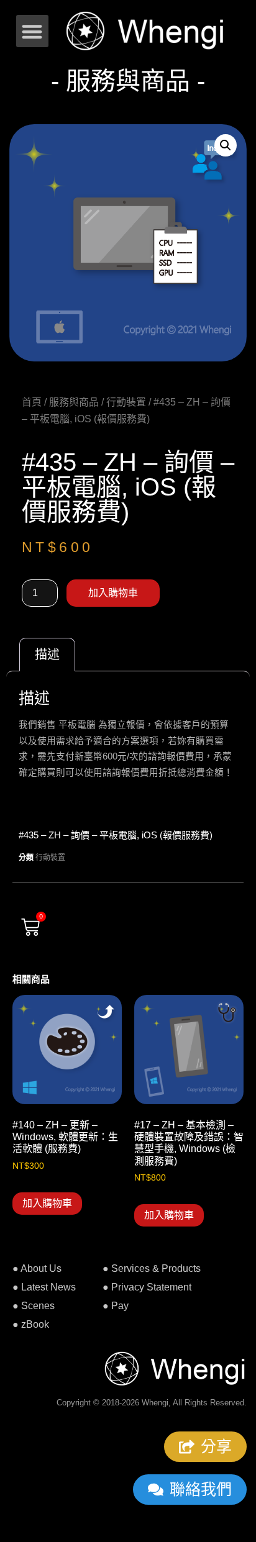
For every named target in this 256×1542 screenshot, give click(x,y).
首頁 (32, 402)
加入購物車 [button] (47, 1203)
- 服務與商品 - (128, 80)
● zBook (30, 1324)
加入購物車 (113, 592)
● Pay (116, 1305)
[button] (32, 31)
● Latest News (44, 1287)
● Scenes (33, 1305)
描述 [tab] (47, 654)
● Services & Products (152, 1268)
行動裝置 (126, 402)
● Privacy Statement (147, 1287)
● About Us (37, 1268)
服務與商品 (74, 402)
